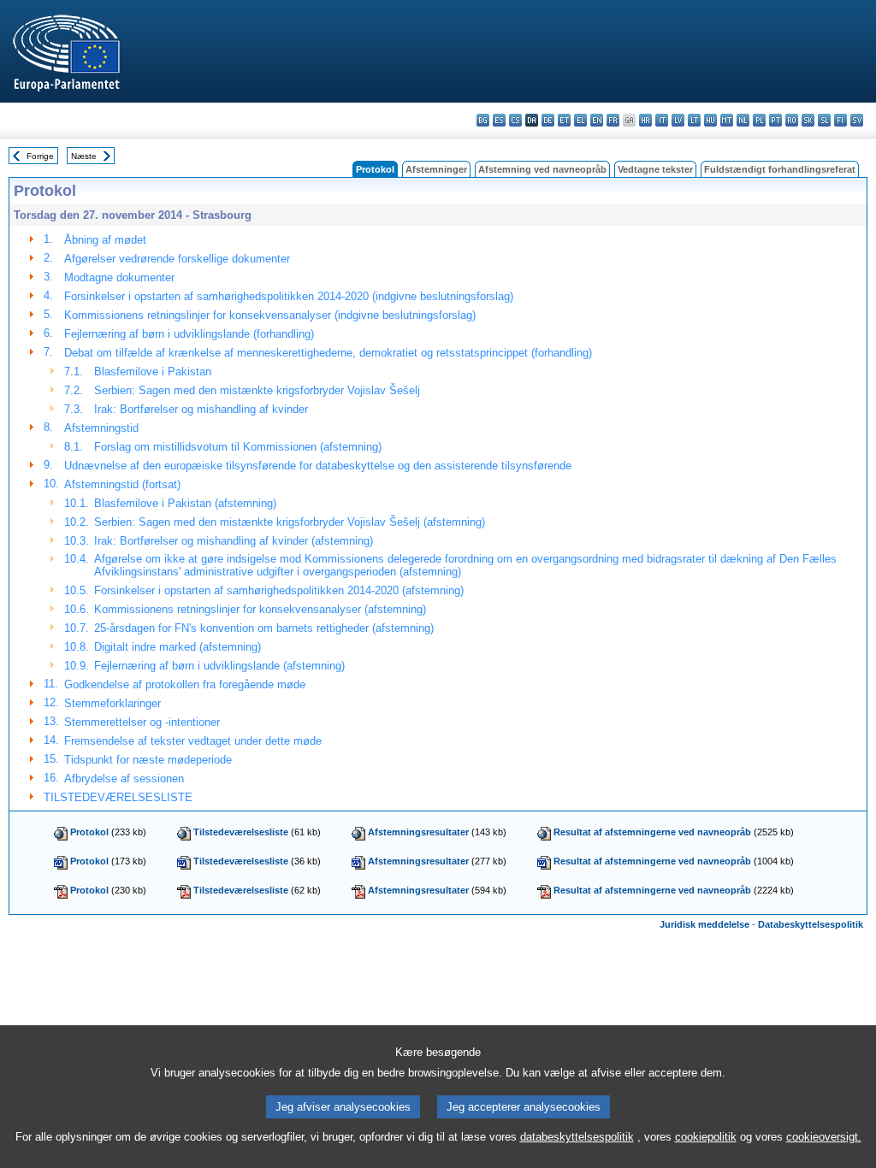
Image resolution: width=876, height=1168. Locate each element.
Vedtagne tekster (655, 169)
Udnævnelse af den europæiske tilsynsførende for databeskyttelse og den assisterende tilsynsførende (317, 465)
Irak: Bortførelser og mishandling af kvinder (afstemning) (233, 540)
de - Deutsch (548, 120)
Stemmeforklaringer (112, 703)
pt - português (775, 120)
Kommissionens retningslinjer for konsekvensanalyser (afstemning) (260, 609)
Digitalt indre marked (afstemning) (177, 646)
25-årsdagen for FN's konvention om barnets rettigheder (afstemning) (264, 628)
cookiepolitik (706, 1136)
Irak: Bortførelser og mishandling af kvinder (201, 409)
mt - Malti (726, 120)
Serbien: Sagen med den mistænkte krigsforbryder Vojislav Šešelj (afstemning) (289, 522)
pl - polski (759, 120)
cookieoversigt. (823, 1136)
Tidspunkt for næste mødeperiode (148, 759)
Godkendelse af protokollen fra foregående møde (184, 684)
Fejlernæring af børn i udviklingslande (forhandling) (189, 333)
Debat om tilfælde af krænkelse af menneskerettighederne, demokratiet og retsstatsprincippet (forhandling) (328, 352)
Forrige (40, 156)
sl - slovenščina (824, 120)
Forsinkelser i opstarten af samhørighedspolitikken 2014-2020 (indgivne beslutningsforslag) (288, 296)
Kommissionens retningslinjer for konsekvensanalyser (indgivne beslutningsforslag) (270, 315)
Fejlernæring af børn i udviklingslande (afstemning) (219, 665)
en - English (596, 120)
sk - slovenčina (808, 120)
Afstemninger (436, 169)
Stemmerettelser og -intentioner (142, 722)
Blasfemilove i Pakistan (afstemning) (185, 503)
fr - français (613, 120)
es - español (499, 120)
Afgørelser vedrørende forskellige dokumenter (177, 258)
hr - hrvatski (645, 120)
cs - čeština (515, 120)
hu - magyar (710, 120)
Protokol (89, 832)
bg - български (482, 120)
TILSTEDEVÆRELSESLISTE (118, 797)
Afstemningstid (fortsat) (122, 484)
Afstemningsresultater (418, 832)
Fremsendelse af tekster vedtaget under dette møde (193, 740)
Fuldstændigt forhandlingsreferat (779, 169)
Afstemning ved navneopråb (542, 169)
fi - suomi (840, 120)
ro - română (791, 120)
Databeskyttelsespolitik (810, 924)
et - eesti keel (564, 120)
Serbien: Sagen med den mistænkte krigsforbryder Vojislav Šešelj (257, 390)
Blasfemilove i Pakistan (152, 371)
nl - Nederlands (743, 120)
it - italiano (661, 120)
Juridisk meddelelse (704, 924)
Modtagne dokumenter (119, 277)
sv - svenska (856, 120)
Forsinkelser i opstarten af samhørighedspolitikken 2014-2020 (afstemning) (279, 590)
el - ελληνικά (580, 120)
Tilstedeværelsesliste (240, 832)
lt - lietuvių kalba (694, 120)
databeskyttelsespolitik (577, 1136)
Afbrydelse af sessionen (124, 778)
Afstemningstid (101, 428)
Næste (84, 156)
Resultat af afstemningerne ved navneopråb (652, 832)
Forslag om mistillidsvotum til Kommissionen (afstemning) (238, 446)
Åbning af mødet (105, 239)
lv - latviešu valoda (678, 120)
